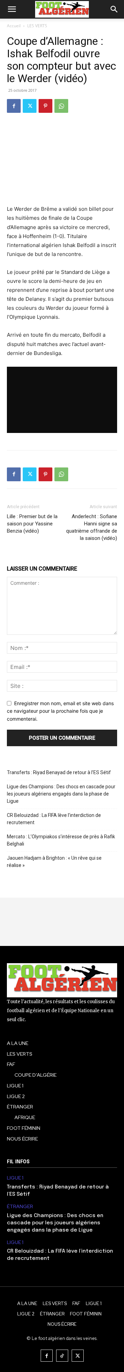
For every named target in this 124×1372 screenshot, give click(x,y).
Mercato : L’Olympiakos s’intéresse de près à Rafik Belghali (61, 840)
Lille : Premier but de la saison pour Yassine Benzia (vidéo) (32, 523)
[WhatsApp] (61, 106)
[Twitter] (30, 106)
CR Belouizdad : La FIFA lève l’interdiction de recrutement (54, 818)
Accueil (14, 26)
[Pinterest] (45, 106)
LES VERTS (37, 26)
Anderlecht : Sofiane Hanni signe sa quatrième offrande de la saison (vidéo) (91, 527)
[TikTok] (62, 1356)
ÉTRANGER (20, 1207)
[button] (12, 9)
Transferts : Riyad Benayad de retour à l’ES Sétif (59, 772)
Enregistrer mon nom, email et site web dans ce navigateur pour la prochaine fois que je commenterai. (60, 711)
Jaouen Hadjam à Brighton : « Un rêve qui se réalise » (54, 861)
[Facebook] (14, 106)
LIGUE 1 (15, 1178)
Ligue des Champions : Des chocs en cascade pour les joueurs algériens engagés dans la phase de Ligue (61, 794)
